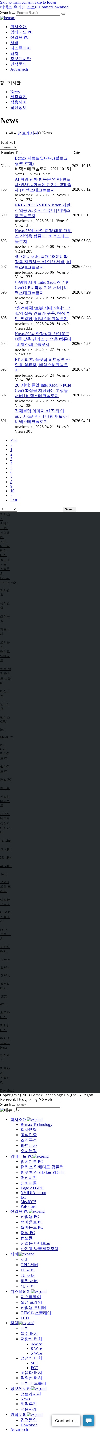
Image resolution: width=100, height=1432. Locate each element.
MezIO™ (6, 737)
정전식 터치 (5, 986)
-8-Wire (5, 968)
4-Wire (36, 1344)
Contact (45, 7)
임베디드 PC (21, 32)
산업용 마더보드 (5, 800)
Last (13, 500)
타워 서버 (29, 1281)
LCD (3, 930)
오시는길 (5, 644)
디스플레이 (20, 48)
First (13, 440)
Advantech (19, 69)
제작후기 (18, 97)
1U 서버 (6, 841)
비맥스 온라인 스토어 (19, 7)
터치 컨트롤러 (5, 1041)
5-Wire (36, 1353)
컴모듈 (5, 788)
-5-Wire (5, 975)
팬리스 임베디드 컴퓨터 (42, 1167)
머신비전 (5, 693)
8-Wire (36, 1348)
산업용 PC (19, 37)
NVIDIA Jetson (33, 1192)
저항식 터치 (5, 949)
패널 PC (6, 779)
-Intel (3, 874)
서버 (14, 43)
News (15, 92)
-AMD (4, 882)
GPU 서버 (5, 830)
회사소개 (18, 26)
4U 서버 (6, 866)
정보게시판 (20, 59)
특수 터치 (5, 936)
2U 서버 (6, 849)
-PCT (3, 1004)
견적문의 (18, 64)
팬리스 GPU (5, 719)
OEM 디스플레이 (6, 916)
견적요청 (5, 1080)
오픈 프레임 (5, 888)
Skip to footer (45, 2)
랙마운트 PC (5, 756)
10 (12, 491)
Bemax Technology (6, 580)
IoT (2, 729)
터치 (14, 53)
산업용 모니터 (5, 901)
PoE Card (3, 747)
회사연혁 (5, 592)
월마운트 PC (5, 769)
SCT (34, 1363)
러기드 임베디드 (5, 655)
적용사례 (18, 102)
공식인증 (5, 605)
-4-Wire (5, 960)
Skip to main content (16, 2)
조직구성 (5, 618)
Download (60, 7)
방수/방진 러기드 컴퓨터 (5, 676)
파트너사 (5, 631)
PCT (34, 1367)
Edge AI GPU (32, 1188)
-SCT (3, 996)
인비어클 (5, 706)
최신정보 (18, 107)
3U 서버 (6, 857)
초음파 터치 (5, 1015)
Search (69, 509)
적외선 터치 (5, 1028)
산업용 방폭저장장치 (5, 818)
